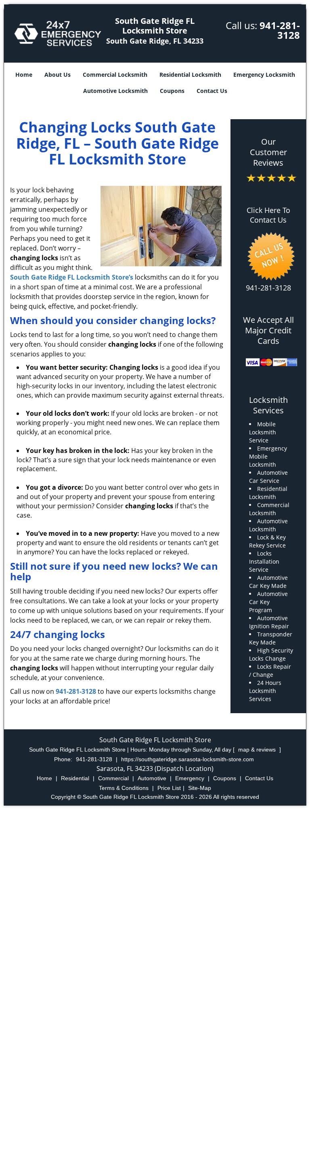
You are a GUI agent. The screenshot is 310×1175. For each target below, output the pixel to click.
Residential (75, 778)
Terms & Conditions (124, 788)
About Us (57, 74)
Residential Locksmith (190, 74)
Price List (169, 788)
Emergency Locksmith (264, 74)
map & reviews (257, 749)
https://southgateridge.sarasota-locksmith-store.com (187, 759)
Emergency (189, 778)
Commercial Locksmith (115, 74)
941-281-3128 (280, 30)
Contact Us (212, 91)
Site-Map (199, 788)
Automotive (152, 778)
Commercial (113, 778)
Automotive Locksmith (115, 91)
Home (23, 74)
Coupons (172, 91)
